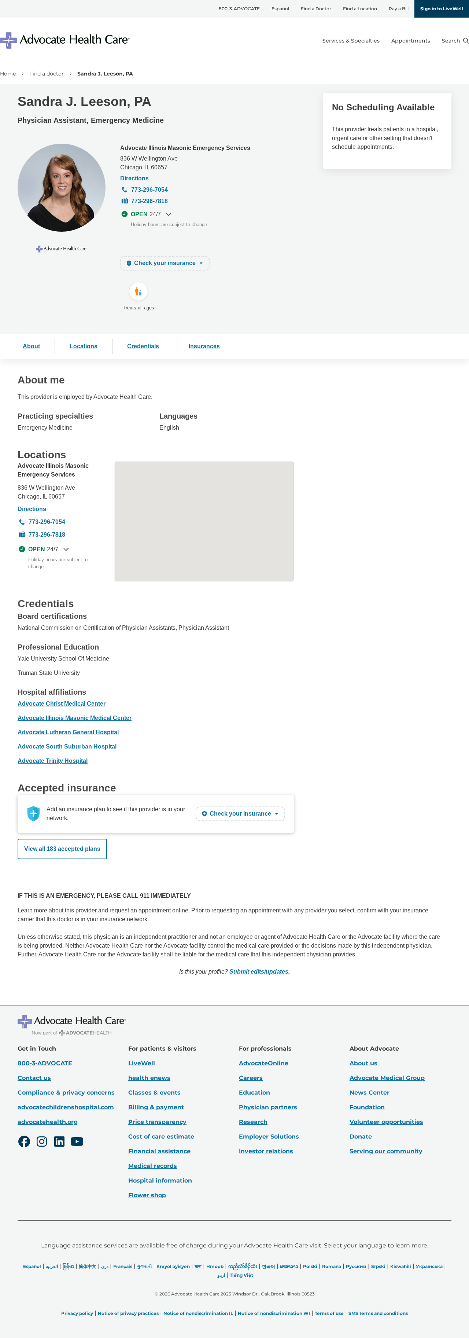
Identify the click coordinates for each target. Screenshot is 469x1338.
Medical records (152, 1165)
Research (253, 1121)
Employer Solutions (269, 1136)
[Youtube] (77, 1142)
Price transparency (157, 1121)
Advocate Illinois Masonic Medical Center (75, 718)
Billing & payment (156, 1107)
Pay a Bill (399, 8)
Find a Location (360, 8)
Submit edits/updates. (259, 971)
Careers (251, 1077)
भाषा (198, 1266)
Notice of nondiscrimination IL (198, 1313)
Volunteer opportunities (386, 1121)
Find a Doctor (316, 8)
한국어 (268, 1266)
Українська (429, 1266)
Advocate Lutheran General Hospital (68, 732)
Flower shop (147, 1195)
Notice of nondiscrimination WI (274, 1313)
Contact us (34, 1077)
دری (104, 1266)
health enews (149, 1077)
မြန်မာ (68, 1266)
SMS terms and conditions (378, 1313)
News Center (369, 1092)
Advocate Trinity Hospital (53, 761)
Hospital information (160, 1180)
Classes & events (154, 1092)
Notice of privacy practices (128, 1313)
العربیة (52, 1266)
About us (363, 1063)
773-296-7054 (149, 190)
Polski (310, 1266)
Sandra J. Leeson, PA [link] (105, 73)
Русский (356, 1266)
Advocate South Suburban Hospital (67, 746)
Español (280, 8)
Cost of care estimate (161, 1136)
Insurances (204, 346)
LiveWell (141, 1063)
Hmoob (215, 1266)
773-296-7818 (149, 201)
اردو (221, 1275)
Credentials (143, 346)
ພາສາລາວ (289, 1266)
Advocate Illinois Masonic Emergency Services (185, 148)
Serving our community (386, 1151)
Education (254, 1092)
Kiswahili (400, 1266)
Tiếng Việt (241, 1275)
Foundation (367, 1107)
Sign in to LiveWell (441, 8)
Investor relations (266, 1151)
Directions (134, 178)
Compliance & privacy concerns (66, 1092)
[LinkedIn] (59, 1142)
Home (8, 73)
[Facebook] (24, 1142)
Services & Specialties (351, 40)
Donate (361, 1136)
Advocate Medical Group (387, 1077)
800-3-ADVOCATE (239, 8)
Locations (83, 346)
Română (331, 1266)
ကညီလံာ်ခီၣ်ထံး (242, 1266)
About (31, 346)
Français (122, 1266)
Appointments (410, 40)
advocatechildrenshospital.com (66, 1107)
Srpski (378, 1266)
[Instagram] (42, 1142)
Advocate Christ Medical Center (62, 704)
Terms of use (329, 1313)
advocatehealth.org (48, 1121)
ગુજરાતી (144, 1266)
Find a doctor (46, 73)
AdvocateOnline (263, 1063)
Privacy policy (77, 1313)
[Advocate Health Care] (66, 40)
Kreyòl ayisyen (173, 1266)
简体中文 (87, 1266)
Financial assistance (159, 1151)
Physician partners (268, 1107)
